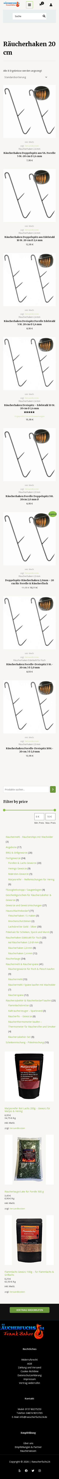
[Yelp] (19, 1470)
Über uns (28, 1443)
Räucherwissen (28, 1450)
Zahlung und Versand (29, 1367)
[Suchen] (53, 789)
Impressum (29, 1379)
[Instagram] (39, 1470)
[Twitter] (33, 1470)
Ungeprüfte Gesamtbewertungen (29, 416)
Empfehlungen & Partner (28, 1447)
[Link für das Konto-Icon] (50, 4)
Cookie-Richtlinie (30, 1371)
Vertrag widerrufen (29, 1382)
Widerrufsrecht (29, 1359)
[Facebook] (26, 1470)
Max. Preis (51, 822)
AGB (29, 1363)
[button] (29, 1310)
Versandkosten (17, 1128)
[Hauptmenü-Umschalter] (29, 4)
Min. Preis (39, 822)
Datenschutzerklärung (30, 1375)
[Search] (44, 16)
